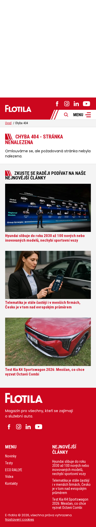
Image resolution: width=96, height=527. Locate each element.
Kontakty (11, 483)
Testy (9, 463)
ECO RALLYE (13, 470)
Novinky (10, 456)
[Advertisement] (48, 48)
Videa (9, 477)
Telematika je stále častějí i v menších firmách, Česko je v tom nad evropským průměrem (71, 486)
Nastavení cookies (19, 519)
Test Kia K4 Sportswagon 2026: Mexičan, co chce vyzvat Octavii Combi (70, 503)
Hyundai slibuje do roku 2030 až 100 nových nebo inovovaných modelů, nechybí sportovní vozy (70, 467)
